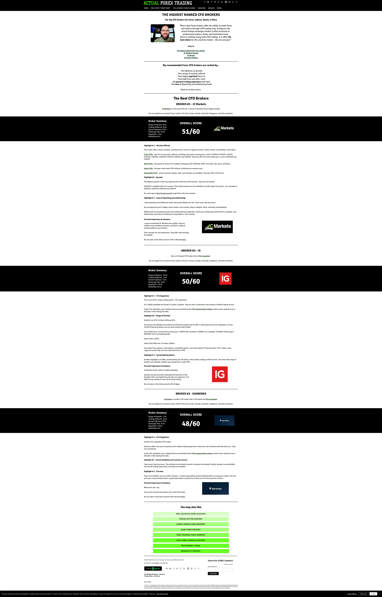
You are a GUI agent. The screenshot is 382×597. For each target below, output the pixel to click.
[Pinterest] (236, 2)
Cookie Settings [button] (352, 594)
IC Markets (166, 109)
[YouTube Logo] (208, 2)
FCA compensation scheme (202, 309)
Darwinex (168, 399)
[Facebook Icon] (211, 2)
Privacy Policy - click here (152, 576)
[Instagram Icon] (218, 2)
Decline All (363, 594)
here (177, 384)
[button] (220, 8)
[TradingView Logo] (204, 2)
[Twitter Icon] (215, 2)
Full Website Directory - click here (154, 574)
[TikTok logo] (233, 2)
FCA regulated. (211, 399)
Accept (373, 594)
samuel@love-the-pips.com (160, 563)
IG (172, 256)
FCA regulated (204, 256)
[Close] (379, 593)
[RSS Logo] (222, 2)
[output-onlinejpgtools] (226, 2)
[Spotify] (229, 2)
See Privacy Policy (162, 594)
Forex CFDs (148, 154)
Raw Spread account (164, 193)
